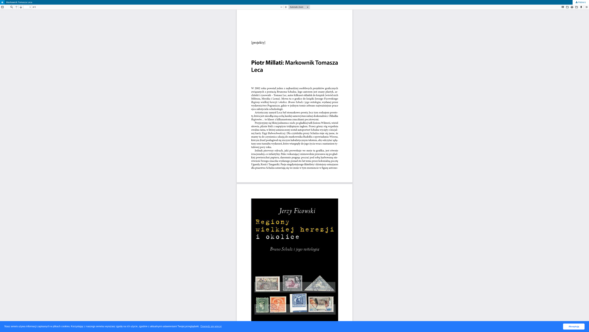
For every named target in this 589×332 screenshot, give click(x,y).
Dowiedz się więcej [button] (211, 326)
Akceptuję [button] (574, 326)
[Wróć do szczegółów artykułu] (2, 2)
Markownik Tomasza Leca (19, 2)
